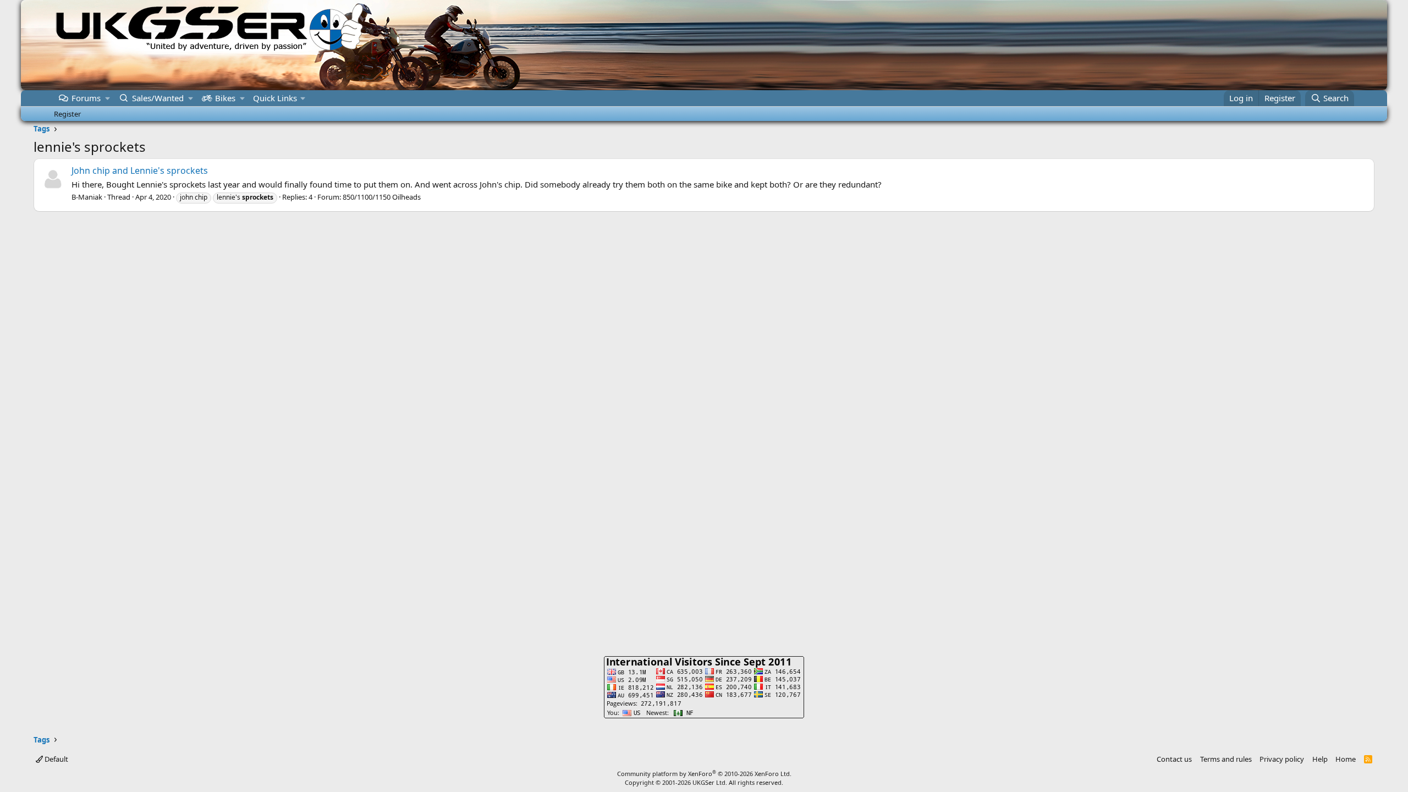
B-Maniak (87, 197)
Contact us (1174, 759)
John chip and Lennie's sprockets (140, 170)
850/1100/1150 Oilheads (382, 197)
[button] (107, 98)
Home (1345, 759)
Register (67, 114)
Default (55, 759)
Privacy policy (1282, 759)
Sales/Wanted (158, 97)
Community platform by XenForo (704, 773)
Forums (86, 97)
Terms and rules (1226, 759)
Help (1320, 759)
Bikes (225, 97)
